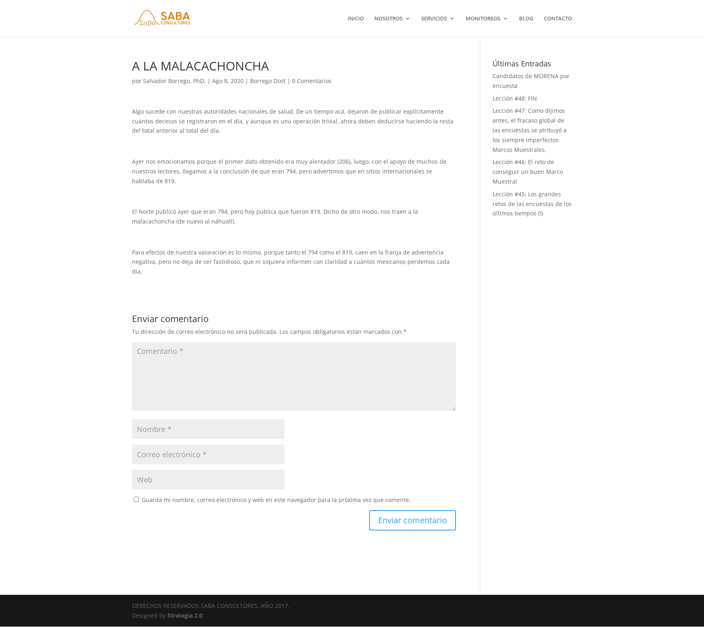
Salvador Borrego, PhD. (174, 81)
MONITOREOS (483, 18)
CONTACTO (558, 18)
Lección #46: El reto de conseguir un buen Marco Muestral (528, 171)
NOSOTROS (388, 18)
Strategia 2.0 (184, 615)
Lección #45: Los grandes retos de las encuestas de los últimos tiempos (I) (532, 203)
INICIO (356, 18)
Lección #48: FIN (515, 98)
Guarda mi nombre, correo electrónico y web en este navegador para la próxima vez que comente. (276, 500)
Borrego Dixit (268, 81)
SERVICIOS (434, 18)
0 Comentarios (312, 81)
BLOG (526, 18)
